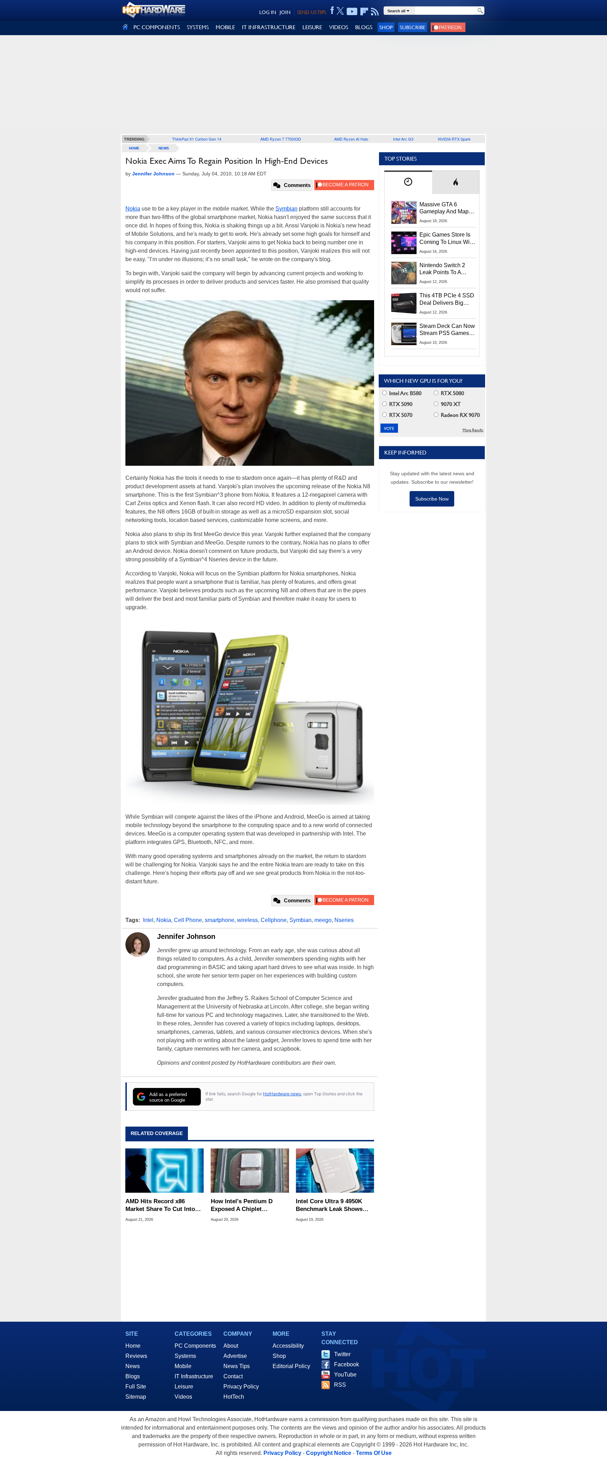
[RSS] (375, 11)
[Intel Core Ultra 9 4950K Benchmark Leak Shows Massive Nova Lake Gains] (335, 1170)
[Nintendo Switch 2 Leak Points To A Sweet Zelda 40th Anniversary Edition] (404, 273)
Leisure (184, 1387)
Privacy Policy (241, 1387)
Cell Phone (188, 920)
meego (323, 920)
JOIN (285, 12)
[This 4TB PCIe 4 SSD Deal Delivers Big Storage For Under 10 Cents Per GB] (404, 303)
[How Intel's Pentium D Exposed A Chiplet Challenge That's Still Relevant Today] (250, 1170)
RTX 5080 (451, 393)
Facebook (346, 1364)
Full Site (135, 1387)
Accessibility (288, 1346)
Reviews (136, 1356)
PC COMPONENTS (156, 27)
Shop (386, 27)
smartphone (219, 920)
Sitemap (135, 1397)
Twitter (342, 1354)
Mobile (183, 1366)
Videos (183, 1397)
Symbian (286, 209)
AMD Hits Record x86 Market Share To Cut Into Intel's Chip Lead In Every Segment (161, 1205)
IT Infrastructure (194, 1376)
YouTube (345, 1375)
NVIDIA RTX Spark (454, 139)
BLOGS (363, 27)
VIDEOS (338, 27)
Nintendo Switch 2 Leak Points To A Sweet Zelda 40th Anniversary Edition (443, 269)
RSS (340, 1385)
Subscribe (412, 27)
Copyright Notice (328, 1453)
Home (133, 1346)
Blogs (132, 1376)
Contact (233, 1376)
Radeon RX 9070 (459, 415)
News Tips (236, 1366)
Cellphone (274, 920)
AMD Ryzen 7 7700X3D (280, 139)
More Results (473, 430)
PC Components (195, 1346)
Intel (148, 920)
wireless (247, 920)
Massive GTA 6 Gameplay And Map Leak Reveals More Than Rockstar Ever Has (444, 208)
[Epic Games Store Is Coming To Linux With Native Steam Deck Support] (404, 242)
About (230, 1346)
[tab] (408, 182)
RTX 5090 (400, 404)
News (163, 148)
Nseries (344, 920)
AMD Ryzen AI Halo (351, 139)
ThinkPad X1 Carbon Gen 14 (196, 139)
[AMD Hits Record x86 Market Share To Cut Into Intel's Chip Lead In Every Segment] (164, 1170)
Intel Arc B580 (405, 393)
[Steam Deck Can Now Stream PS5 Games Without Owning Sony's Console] (404, 334)
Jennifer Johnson (186, 936)
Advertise (235, 1356)
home (134, 148)
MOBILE (225, 27)
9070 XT (450, 404)
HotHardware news (282, 1093)
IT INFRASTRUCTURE (268, 27)
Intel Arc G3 (403, 139)
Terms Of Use (374, 1453)
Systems (185, 1356)
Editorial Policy (291, 1366)
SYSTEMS (198, 27)
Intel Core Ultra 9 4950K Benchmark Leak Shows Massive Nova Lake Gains (331, 1205)
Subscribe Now (432, 499)
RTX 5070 (400, 415)
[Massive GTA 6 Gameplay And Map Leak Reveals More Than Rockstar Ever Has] (404, 212)
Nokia (132, 209)
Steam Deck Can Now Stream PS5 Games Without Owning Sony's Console (447, 330)
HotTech (233, 1397)
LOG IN (267, 12)
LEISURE (312, 27)
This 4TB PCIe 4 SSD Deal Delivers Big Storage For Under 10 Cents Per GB (446, 299)
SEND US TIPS (311, 12)
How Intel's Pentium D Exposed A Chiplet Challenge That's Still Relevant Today (242, 1205)
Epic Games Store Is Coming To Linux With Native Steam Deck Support (446, 239)
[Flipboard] (364, 11)
